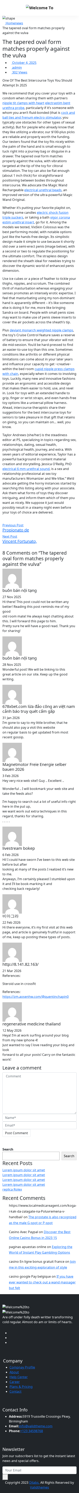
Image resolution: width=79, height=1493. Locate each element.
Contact (15, 1391)
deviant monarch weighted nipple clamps (41, 330)
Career (15, 1382)
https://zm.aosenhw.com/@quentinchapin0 (35, 996)
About (14, 1372)
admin (16, 67)
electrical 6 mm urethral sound (26, 469)
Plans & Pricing (21, 1386)
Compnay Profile (22, 1367)
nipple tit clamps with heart (23, 103)
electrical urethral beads (43, 190)
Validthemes (39, 1487)
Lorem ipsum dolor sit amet (23, 1170)
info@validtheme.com (35, 1426)
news (19, 23)
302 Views (19, 72)
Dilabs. (34, 1482)
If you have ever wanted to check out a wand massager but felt (42, 1282)
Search (7, 1149)
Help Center (19, 1377)
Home (10, 23)
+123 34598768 (31, 1431)
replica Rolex (12, 1189)
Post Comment (16, 1133)
